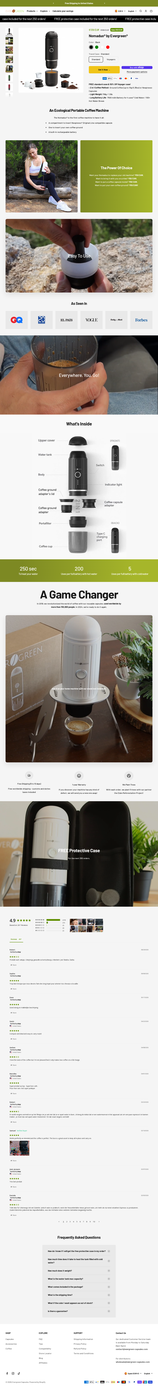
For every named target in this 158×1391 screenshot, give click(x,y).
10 (94, 1221)
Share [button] (14, 965)
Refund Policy (80, 1348)
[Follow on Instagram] (13, 1373)
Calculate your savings (63, 11)
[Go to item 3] (9, 50)
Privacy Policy (80, 1344)
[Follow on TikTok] (18, 1373)
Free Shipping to (79, 3)
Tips (41, 1344)
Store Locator (45, 1353)
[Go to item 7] (9, 87)
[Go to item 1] (9, 32)
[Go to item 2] (9, 41)
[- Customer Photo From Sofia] (99, 929)
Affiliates (43, 1362)
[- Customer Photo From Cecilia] (82, 929)
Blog (41, 1358)
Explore (43, 11)
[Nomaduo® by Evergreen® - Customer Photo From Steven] (91, 922)
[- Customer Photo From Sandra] (99, 922)
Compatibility (45, 1348)
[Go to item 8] (9, 97)
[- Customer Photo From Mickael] (74, 929)
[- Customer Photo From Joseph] (91, 929)
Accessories (11, 1344)
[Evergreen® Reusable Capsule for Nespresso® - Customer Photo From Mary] (74, 922)
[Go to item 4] (9, 60)
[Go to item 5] (9, 69)
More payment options (137, 71)
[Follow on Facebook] (7, 1373)
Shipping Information (83, 1339)
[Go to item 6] (9, 78)
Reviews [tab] (14, 939)
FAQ (40, 1339)
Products (31, 11)
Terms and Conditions (84, 1353)
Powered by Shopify (37, 1382)
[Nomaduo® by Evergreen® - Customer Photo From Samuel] (82, 922)
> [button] (99, 1221)
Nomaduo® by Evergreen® (108, 35)
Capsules (10, 1339)
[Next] (104, 3)
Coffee (9, 1348)
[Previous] (53, 3)
